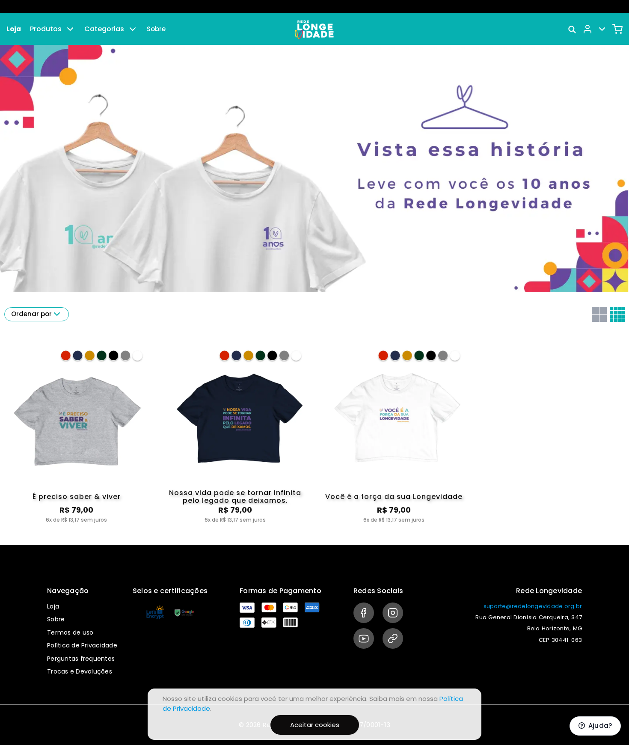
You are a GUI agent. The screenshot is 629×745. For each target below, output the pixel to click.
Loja (13, 28)
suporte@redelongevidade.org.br (533, 606)
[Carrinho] (617, 29)
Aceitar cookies (314, 724)
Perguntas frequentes (81, 658)
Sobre (156, 28)
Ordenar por (31, 313)
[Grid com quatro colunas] (617, 314)
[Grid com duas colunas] (599, 314)
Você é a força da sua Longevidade (394, 497)
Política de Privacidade (82, 645)
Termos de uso (70, 632)
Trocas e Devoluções (79, 671)
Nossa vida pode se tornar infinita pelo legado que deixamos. (235, 497)
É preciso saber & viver (77, 497)
